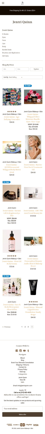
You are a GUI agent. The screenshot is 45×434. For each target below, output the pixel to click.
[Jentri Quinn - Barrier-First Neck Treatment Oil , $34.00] (33, 147)
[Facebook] (17, 351)
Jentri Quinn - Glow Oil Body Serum (11, 262)
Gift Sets (5, 56)
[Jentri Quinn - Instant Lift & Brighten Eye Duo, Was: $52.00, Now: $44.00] (12, 193)
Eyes (4, 37)
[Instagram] (20, 351)
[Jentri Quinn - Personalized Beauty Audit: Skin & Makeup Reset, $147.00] (33, 241)
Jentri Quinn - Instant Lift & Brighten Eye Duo (12, 213)
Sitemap (22, 372)
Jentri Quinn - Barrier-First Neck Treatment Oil (33, 167)
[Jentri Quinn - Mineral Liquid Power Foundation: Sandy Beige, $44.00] (33, 287)
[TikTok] (28, 351)
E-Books (5, 34)
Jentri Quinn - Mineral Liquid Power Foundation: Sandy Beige (33, 311)
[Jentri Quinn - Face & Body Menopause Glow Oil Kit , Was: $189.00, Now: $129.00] (12, 287)
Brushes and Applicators (11, 53)
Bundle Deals (6, 50)
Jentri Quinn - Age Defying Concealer (12, 118)
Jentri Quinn (22, 377)
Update (36, 69)
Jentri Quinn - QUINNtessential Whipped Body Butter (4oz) (12, 168)
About (22, 358)
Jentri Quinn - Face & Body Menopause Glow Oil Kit (11, 307)
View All (22, 380)
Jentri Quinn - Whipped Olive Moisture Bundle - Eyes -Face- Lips (33, 118)
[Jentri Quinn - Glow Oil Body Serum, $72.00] (12, 241)
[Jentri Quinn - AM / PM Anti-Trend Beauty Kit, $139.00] (33, 193)
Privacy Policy (22, 369)
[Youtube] (24, 351)
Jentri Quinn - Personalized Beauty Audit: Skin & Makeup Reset (33, 262)
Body (4, 47)
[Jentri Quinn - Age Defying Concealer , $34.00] (12, 97)
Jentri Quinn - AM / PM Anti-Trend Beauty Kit (33, 212)
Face (4, 40)
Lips (3, 43)
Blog (22, 360)
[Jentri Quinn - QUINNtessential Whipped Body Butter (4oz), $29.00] (12, 147)
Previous (7, 327)
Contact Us (22, 367)
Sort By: (6, 77)
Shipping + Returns (22, 365)
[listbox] (16, 77)
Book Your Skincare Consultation (22, 362)
